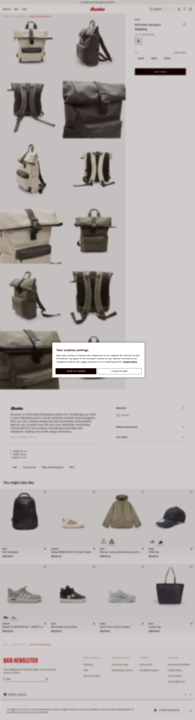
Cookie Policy (130, 361)
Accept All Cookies (76, 371)
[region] (98, 360)
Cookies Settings (119, 371)
